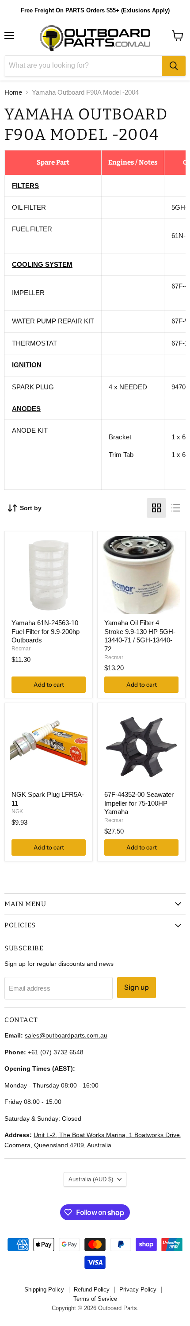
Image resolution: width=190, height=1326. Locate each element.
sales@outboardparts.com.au (66, 1035)
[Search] (174, 66)
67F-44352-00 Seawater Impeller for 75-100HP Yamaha (139, 803)
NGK (17, 811)
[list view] (176, 508)
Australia (90, 1179)
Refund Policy (92, 1289)
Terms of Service (95, 1298)
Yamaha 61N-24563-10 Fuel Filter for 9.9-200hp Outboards (45, 631)
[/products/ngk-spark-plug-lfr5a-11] (48, 747)
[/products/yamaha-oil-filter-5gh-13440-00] (141, 575)
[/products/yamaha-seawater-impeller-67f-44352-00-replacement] (141, 747)
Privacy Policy (137, 1289)
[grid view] (156, 508)
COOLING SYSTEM (42, 264)
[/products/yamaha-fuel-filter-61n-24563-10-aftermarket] (48, 575)
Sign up (136, 987)
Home (13, 92)
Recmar (20, 649)
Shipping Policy (44, 1289)
